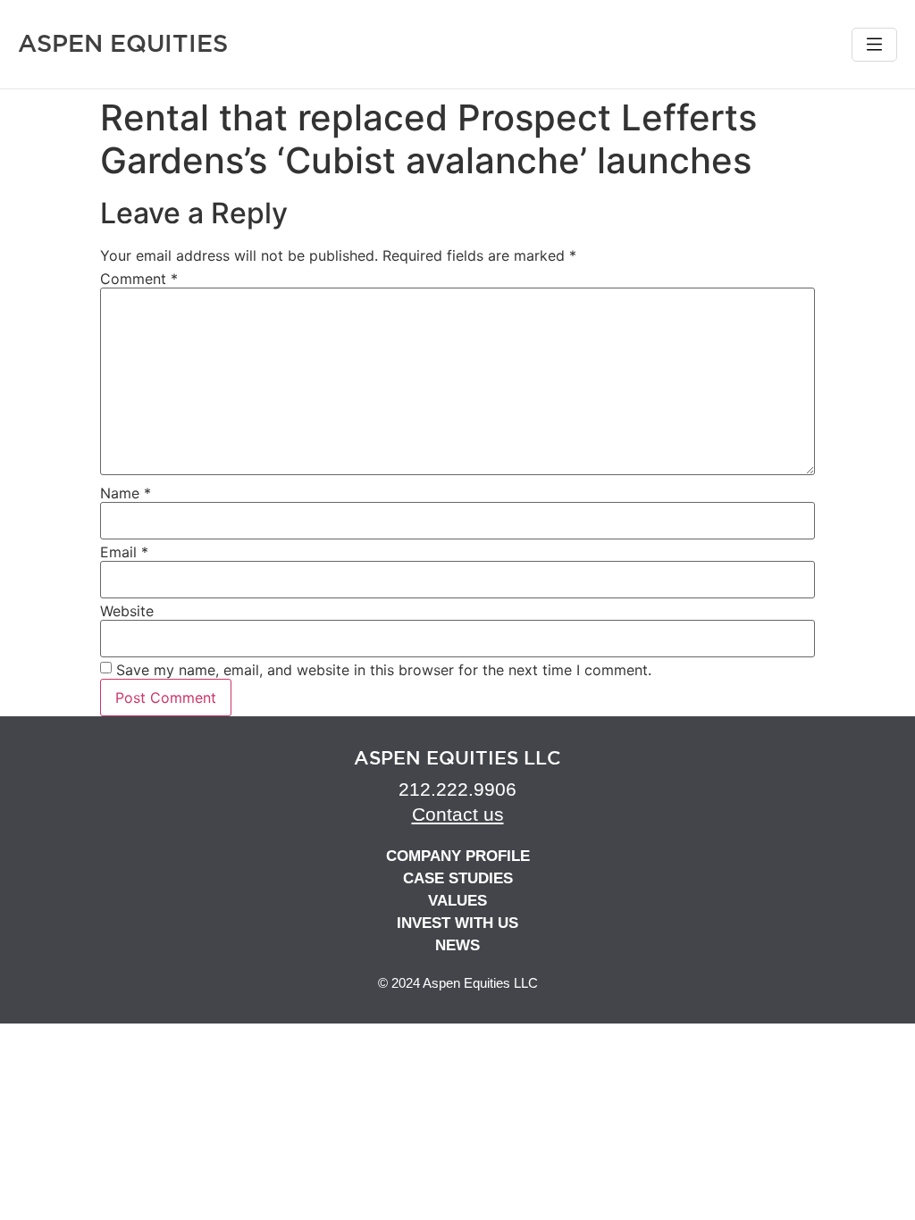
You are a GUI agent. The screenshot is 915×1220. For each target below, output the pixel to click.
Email (124, 552)
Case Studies (458, 878)
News (457, 945)
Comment (139, 279)
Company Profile (458, 856)
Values (457, 900)
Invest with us (457, 923)
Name (125, 493)
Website (127, 611)
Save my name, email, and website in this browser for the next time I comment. (383, 670)
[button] (874, 45)
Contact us (458, 814)
